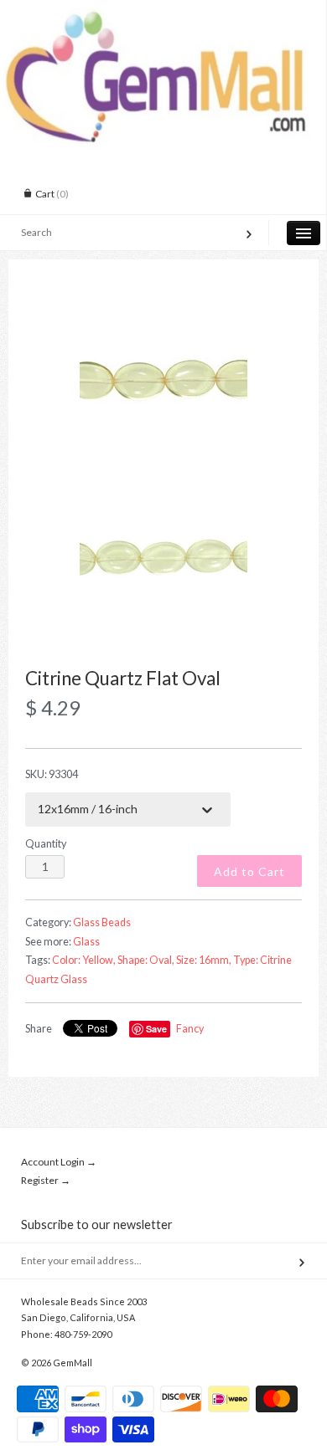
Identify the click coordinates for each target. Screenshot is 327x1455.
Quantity (45, 844)
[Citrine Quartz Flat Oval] (163, 380)
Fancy (190, 1028)
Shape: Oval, (145, 960)
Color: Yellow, (84, 960)
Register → (45, 1180)
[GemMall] (163, 15)
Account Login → (58, 1161)
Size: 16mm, (203, 960)
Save (156, 1028)
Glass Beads (102, 922)
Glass (86, 941)
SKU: (51, 774)
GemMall (72, 1362)
